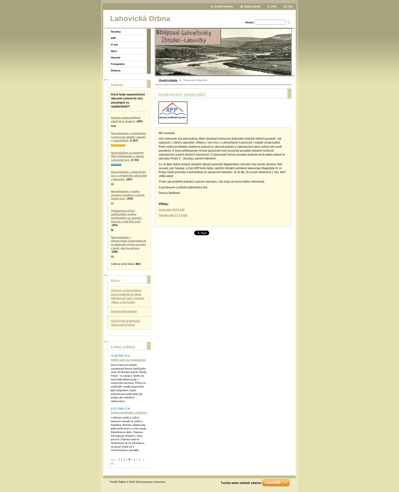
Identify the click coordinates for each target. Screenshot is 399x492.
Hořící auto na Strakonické (128, 360)
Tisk (290, 6)
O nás (114, 44)
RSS (273, 6)
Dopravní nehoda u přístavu (129, 412)
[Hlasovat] (129, 126)
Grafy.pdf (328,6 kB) (172, 209)
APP (113, 38)
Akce (114, 51)
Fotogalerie (118, 64)
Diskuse (116, 70)
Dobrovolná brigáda (124, 311)
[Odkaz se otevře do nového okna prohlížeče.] (172, 112)
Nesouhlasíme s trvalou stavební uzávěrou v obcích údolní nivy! (128, 195)
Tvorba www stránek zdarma (241, 483)
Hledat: (249, 22)
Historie (115, 57)
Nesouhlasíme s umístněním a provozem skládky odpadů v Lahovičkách (128, 137)
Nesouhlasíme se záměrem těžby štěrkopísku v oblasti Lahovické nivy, (127, 156)
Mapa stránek (252, 6)
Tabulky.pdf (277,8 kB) (173, 215)
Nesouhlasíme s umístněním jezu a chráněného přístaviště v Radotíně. (129, 175)
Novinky (116, 31)
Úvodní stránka (168, 80)
